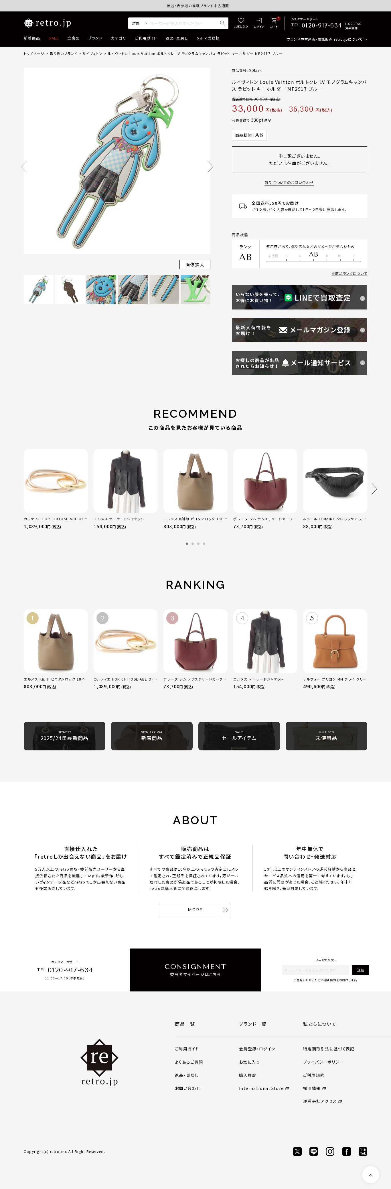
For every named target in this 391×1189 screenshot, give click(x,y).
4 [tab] (204, 544)
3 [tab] (198, 544)
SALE (54, 38)
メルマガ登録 (208, 38)
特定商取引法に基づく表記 (329, 1049)
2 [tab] (192, 544)
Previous (23, 166)
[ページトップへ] (370, 1174)
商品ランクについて (351, 273)
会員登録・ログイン (257, 1049)
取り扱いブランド (64, 53)
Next (210, 166)
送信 (360, 969)
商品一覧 (185, 1023)
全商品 (73, 38)
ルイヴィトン (92, 53)
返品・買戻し (177, 38)
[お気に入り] (241, 23)
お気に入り (249, 1062)
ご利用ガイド (146, 38)
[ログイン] (259, 23)
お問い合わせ (187, 1088)
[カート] (274, 23)
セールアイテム (239, 736)
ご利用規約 (314, 1075)
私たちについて (319, 1023)
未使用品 (326, 736)
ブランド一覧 (253, 1023)
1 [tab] (187, 544)
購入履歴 (248, 1075)
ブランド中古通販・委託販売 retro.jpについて (324, 39)
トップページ (34, 53)
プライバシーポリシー (323, 1062)
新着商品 (32, 38)
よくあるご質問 (189, 1062)
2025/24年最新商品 (65, 736)
